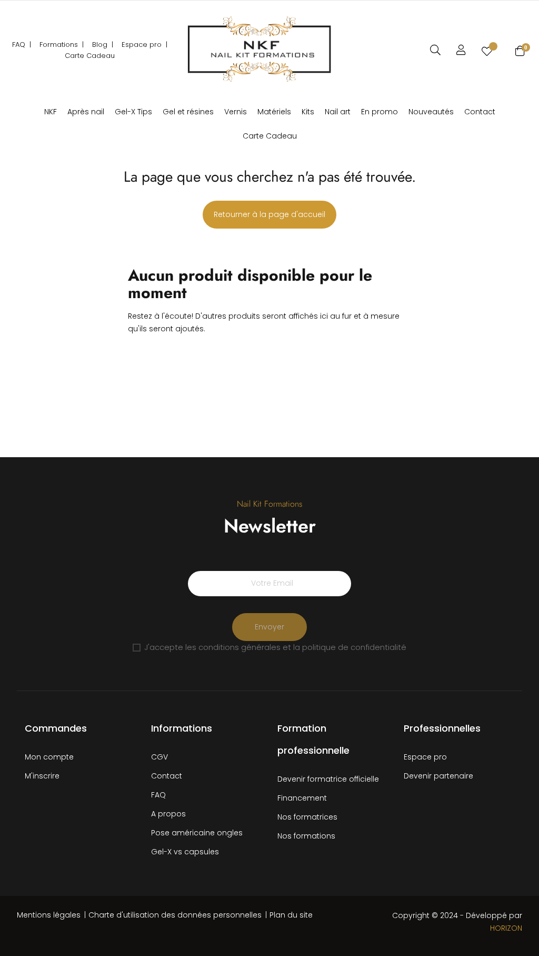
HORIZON (506, 928)
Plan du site (291, 915)
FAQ (158, 795)
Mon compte (49, 757)
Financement (302, 798)
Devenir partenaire (438, 776)
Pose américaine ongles (197, 832)
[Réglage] (461, 50)
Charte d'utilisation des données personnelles (175, 915)
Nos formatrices (307, 817)
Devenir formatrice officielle (328, 779)
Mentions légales (49, 915)
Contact (166, 776)
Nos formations (306, 836)
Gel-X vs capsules (185, 851)
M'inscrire (42, 776)
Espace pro (425, 757)
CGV (159, 757)
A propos (168, 814)
